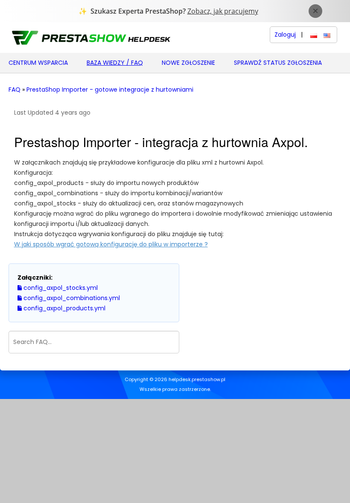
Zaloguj (285, 34)
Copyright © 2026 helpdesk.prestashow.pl (175, 380)
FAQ (14, 89)
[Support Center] (90, 37)
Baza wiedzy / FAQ (115, 62)
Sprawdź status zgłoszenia (278, 62)
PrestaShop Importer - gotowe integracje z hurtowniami (109, 89)
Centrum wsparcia (38, 62)
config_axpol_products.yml (63, 308)
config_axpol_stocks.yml (60, 287)
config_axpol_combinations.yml (71, 298)
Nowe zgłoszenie (188, 62)
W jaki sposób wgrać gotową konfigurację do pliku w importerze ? (111, 244)
